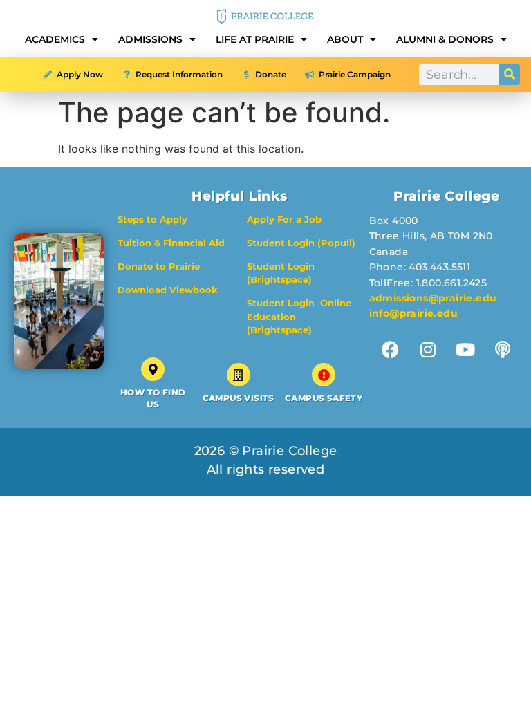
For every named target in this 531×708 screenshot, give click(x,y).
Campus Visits (238, 398)
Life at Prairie (255, 39)
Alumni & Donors (445, 39)
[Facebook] (390, 349)
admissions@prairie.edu (433, 298)
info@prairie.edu (413, 313)
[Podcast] (502, 349)
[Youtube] (465, 349)
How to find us (152, 398)
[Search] (509, 74)
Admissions (150, 39)
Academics (55, 39)
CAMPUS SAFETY (323, 398)
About (345, 39)
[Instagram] (427, 349)
